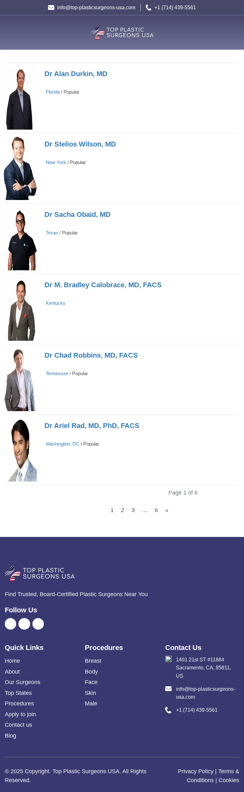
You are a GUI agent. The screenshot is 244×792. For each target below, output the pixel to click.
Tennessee (57, 373)
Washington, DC (62, 443)
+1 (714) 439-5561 (175, 7)
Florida (53, 92)
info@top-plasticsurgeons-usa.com (96, 7)
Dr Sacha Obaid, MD (77, 214)
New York (56, 162)
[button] (9, 32)
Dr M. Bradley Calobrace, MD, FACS (103, 285)
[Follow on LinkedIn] (38, 624)
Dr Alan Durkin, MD (75, 74)
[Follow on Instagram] (24, 624)
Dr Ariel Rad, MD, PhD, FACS (91, 426)
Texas (52, 232)
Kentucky (55, 303)
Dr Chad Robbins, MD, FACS (91, 355)
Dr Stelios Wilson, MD (80, 144)
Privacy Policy (196, 771)
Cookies (229, 780)
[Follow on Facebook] (10, 624)
